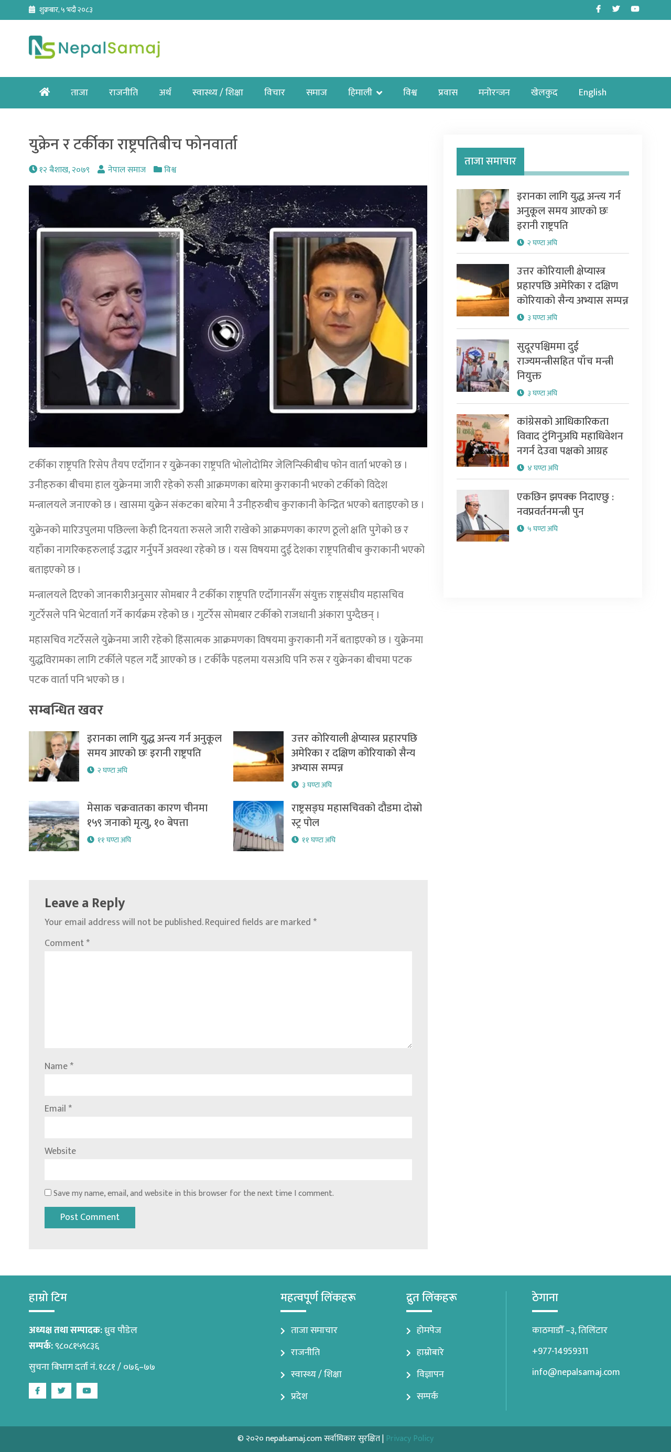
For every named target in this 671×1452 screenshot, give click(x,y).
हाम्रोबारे (430, 1352)
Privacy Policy (410, 1439)
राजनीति (123, 93)
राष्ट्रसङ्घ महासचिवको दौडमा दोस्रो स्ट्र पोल (356, 815)
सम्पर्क (427, 1396)
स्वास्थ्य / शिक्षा (217, 93)
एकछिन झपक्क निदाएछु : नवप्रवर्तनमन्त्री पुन (565, 504)
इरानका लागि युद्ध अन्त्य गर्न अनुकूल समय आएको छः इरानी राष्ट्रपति (154, 746)
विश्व (410, 93)
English (593, 93)
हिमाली (360, 93)
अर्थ (165, 93)
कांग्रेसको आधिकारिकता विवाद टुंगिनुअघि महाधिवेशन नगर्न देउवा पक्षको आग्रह (570, 436)
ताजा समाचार (314, 1330)
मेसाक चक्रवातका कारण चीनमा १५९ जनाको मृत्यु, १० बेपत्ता (147, 815)
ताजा (79, 93)
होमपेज (429, 1330)
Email (58, 1109)
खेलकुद (544, 93)
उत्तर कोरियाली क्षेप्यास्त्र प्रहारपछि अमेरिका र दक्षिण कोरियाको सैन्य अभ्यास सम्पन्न (354, 753)
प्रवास (448, 93)
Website (60, 1151)
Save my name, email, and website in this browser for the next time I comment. (193, 1193)
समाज (316, 93)
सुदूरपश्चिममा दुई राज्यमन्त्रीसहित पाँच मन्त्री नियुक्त (565, 361)
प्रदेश (299, 1396)
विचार (274, 93)
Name (59, 1066)
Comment (67, 943)
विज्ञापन (430, 1374)
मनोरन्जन (494, 93)
